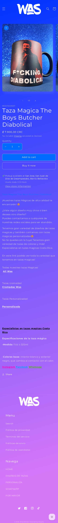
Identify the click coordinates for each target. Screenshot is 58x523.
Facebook (22, 367)
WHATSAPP (12, 489)
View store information (18, 186)
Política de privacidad (18, 430)
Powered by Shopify (36, 522)
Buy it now (29, 165)
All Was (8, 271)
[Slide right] (35, 101)
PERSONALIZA (14, 482)
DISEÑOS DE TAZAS (17, 476)
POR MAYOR (13, 495)
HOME (9, 469)
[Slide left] (23, 101)
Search (9, 423)
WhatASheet (24, 522)
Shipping (18, 136)
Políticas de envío (15, 443)
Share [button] (9, 374)
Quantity (6, 141)
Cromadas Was (11, 287)
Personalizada (11, 306)
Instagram (9, 367)
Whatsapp (35, 367)
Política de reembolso (18, 450)
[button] (3, 8)
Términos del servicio (17, 436)
